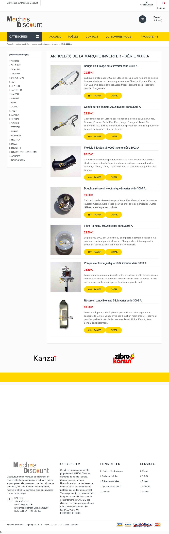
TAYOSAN (15, 136)
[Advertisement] (84, 423)
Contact (105, 492)
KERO (13, 103)
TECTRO (15, 140)
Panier (145, 481)
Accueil (10, 44)
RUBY (13, 111)
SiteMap (146, 487)
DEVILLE (15, 74)
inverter (55, 44)
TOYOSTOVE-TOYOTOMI (23, 152)
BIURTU (14, 61)
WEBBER (15, 156)
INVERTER (16, 90)
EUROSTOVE (17, 78)
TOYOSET (15, 148)
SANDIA (14, 115)
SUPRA (14, 132)
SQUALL (14, 123)
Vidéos (145, 492)
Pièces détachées (110, 481)
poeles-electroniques (40, 44)
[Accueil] (24, 22)
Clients (145, 471)
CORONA (15, 70)
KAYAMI (14, 98)
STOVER (15, 127)
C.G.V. (54, 525)
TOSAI (13, 144)
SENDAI (14, 119)
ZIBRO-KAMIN (17, 160)
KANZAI (14, 94)
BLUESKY (15, 65)
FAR (12, 82)
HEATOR (15, 86)
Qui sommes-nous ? (111, 487)
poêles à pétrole (22, 44)
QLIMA (14, 107)
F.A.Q (145, 476)
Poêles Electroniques (112, 471)
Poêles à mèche (110, 476)
